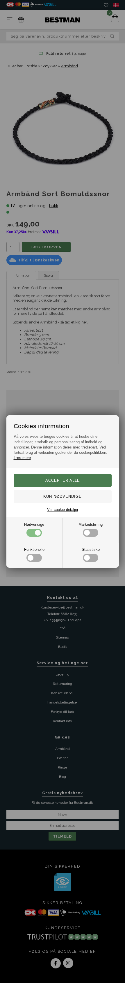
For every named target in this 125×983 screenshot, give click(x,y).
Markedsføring (90, 524)
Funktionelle (34, 549)
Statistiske (91, 549)
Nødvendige (34, 524)
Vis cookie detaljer (62, 509)
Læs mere (22, 458)
